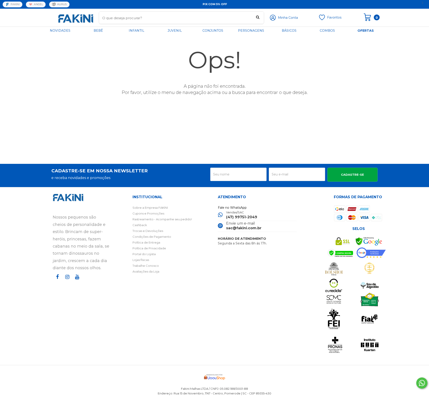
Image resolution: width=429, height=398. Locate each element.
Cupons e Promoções (148, 213)
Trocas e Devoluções (147, 231)
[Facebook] (56, 281)
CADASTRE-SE (352, 174)
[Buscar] (258, 18)
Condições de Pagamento (151, 236)
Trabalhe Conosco (145, 265)
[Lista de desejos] (322, 19)
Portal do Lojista (144, 254)
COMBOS (327, 31)
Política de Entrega (146, 242)
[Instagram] (66, 281)
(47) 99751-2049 (241, 217)
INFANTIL (136, 31)
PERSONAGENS (251, 31)
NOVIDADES (60, 31)
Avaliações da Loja (145, 271)
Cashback (139, 225)
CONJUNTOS (212, 31)
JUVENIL (175, 31)
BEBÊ (98, 31)
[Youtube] (76, 281)
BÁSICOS (289, 31)
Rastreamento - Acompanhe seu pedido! (162, 219)
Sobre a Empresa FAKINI (150, 207)
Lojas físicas (140, 260)
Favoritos (334, 17)
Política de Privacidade (149, 248)
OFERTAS (366, 31)
